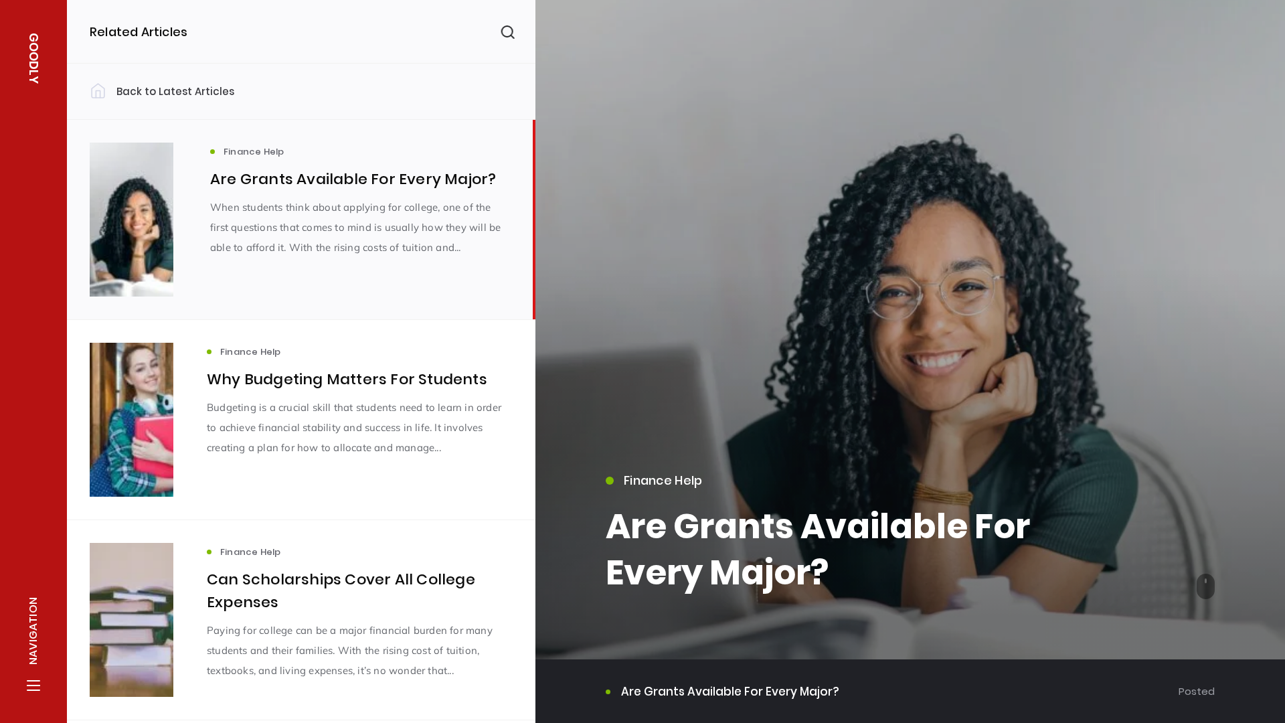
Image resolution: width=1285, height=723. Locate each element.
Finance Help (663, 480)
